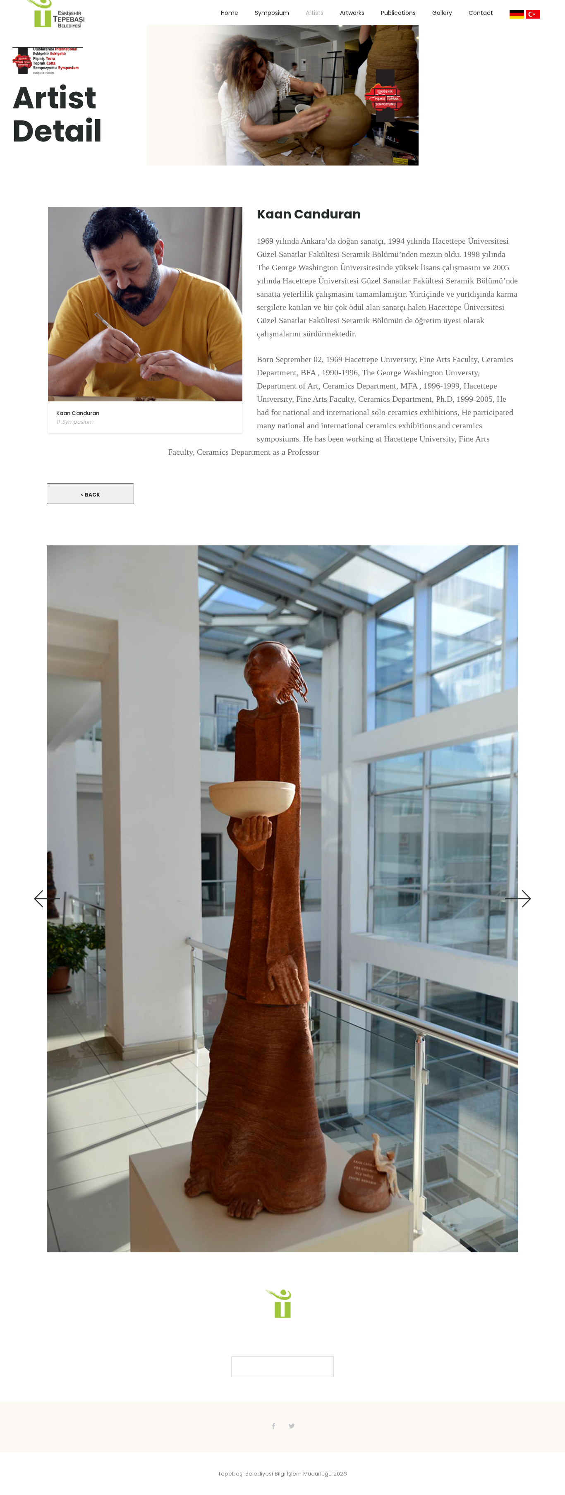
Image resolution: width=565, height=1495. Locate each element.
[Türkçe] (533, 14)
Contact (481, 13)
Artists (314, 13)
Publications (398, 13)
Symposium (272, 13)
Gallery (442, 13)
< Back (90, 494)
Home (229, 13)
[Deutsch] (517, 14)
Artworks (352, 13)
